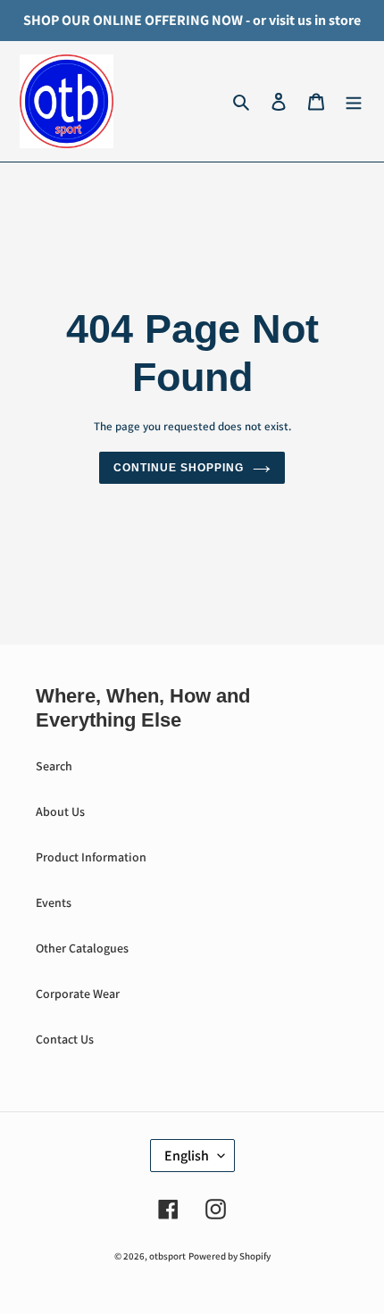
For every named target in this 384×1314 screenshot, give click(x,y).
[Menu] (353, 102)
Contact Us (65, 1039)
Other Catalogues (82, 948)
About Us (60, 811)
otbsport (167, 1256)
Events (53, 902)
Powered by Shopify (229, 1256)
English (186, 1155)
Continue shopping (178, 468)
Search (54, 766)
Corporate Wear (78, 994)
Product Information (91, 857)
